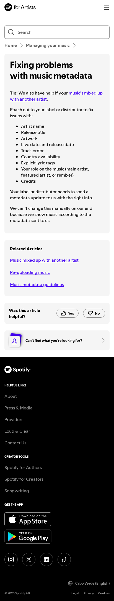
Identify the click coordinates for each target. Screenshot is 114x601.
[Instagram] (11, 559)
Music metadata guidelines (37, 284)
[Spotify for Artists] (20, 7)
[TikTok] (64, 559)
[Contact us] (101, 340)
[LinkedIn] (46, 559)
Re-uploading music (30, 272)
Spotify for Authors (23, 467)
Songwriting (16, 491)
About (10, 396)
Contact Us (15, 443)
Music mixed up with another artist (44, 260)
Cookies (104, 593)
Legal (75, 593)
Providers (13, 419)
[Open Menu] (106, 7)
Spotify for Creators (23, 479)
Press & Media (18, 408)
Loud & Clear (17, 431)
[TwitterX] (28, 559)
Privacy (89, 593)
